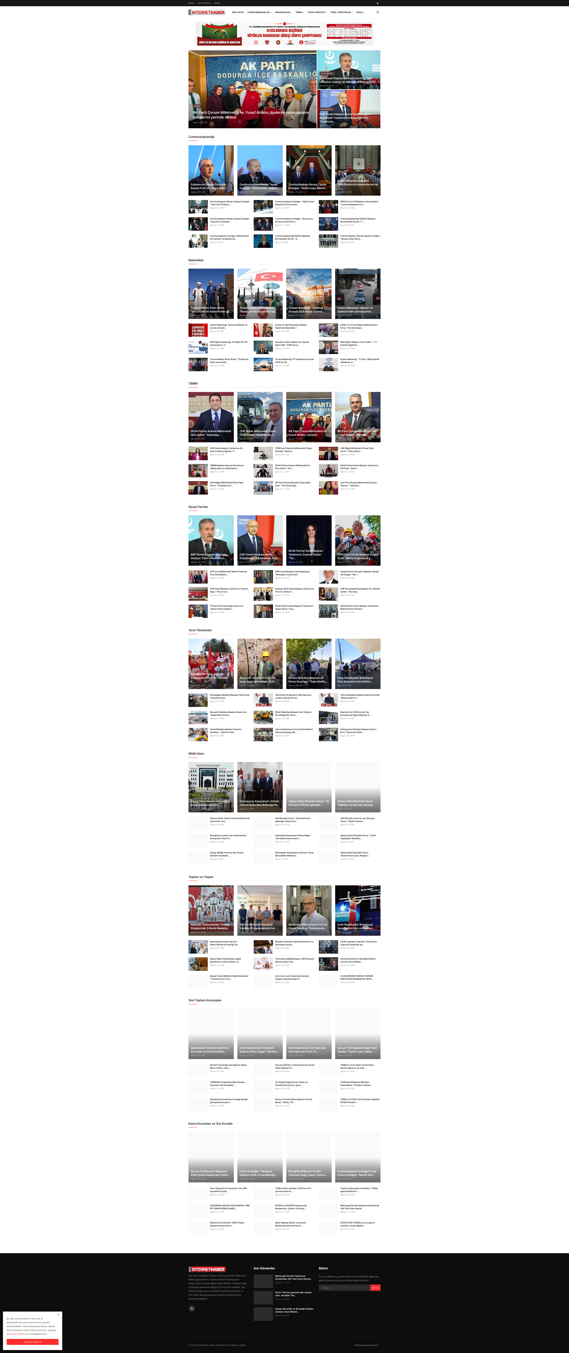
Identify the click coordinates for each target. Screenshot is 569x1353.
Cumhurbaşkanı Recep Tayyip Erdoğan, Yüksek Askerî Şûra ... (360, 237)
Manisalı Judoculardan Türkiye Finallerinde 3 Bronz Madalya (210, 926)
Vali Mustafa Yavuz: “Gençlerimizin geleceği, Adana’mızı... (292, 819)
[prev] (193, 89)
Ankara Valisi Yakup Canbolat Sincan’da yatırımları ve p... (230, 819)
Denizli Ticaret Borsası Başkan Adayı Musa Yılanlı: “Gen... (228, 1066)
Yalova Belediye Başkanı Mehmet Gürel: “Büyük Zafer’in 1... (360, 696)
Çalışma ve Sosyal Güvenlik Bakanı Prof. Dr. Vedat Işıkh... (209, 186)
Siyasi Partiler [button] (316, 12)
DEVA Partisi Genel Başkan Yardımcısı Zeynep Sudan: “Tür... (306, 554)
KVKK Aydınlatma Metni (366, 1345)
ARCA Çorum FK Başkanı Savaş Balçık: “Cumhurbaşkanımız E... (359, 203)
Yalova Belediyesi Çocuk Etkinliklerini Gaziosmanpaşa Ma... (294, 730)
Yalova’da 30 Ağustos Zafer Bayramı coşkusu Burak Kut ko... (293, 696)
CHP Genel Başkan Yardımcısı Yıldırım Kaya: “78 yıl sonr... (229, 590)
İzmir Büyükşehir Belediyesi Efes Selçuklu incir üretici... (355, 679)
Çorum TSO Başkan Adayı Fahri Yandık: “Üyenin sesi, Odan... (357, 1049)
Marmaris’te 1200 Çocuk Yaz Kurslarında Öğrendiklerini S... (355, 713)
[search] (378, 12)
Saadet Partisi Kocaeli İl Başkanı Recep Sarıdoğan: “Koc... (359, 573)
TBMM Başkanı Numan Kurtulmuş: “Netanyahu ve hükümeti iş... (227, 467)
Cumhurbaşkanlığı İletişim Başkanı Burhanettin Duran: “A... (292, 237)
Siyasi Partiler (198, 507)
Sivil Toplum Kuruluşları (205, 1000)
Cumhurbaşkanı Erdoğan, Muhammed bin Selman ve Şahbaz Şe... (229, 237)
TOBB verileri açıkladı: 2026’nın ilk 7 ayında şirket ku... (293, 1189)
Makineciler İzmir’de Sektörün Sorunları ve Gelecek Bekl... (210, 1049)
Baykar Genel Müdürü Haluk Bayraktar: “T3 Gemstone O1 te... (229, 977)
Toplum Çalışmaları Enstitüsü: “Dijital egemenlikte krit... (359, 1189)
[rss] (191, 1308)
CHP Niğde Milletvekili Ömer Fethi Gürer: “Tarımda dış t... (258, 433)
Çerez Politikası (204, 3)
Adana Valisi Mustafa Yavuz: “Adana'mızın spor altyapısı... (355, 854)
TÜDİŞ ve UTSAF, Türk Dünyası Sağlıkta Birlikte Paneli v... (359, 1100)
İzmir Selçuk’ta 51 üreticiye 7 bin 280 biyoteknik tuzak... (228, 1189)
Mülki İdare (196, 753)
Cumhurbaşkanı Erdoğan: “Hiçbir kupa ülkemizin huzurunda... (294, 203)
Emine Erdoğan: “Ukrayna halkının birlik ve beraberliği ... (259, 1173)
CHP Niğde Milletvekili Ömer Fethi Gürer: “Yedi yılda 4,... (357, 449)
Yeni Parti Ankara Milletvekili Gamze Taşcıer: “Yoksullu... (358, 484)
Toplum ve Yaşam (200, 877)
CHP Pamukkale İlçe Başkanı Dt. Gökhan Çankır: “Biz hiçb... (360, 590)
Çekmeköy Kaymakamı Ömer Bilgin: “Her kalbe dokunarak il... (293, 837)
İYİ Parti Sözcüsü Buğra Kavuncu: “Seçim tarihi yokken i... (227, 607)
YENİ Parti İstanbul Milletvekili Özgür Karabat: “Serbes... (293, 449)
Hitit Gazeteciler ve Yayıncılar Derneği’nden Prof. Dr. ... (307, 1049)
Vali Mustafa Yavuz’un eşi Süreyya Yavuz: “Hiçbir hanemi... (357, 819)
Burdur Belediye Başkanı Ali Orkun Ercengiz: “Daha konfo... (308, 679)
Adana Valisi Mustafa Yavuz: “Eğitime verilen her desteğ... (355, 803)
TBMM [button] (299, 12)
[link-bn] (284, 33)
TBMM (193, 383)
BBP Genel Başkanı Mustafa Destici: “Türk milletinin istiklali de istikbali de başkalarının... (348, 80)
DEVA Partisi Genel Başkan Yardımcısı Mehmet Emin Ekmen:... (359, 607)
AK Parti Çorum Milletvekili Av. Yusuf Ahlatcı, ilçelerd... (308, 433)
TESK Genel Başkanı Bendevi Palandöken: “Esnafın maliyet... (356, 1083)
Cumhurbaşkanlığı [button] (258, 12)
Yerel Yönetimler (200, 630)
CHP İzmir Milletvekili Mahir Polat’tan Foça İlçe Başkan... (228, 573)
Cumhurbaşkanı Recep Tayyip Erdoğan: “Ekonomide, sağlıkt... (259, 186)
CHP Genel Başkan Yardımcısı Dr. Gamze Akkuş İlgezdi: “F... (226, 449)
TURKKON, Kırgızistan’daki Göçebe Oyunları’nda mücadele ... (227, 1083)
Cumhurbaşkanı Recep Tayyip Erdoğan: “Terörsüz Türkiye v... (230, 203)
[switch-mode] (378, 3)
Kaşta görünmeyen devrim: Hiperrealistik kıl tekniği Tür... (224, 943)
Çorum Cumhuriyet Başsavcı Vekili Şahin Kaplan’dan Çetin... (210, 1173)
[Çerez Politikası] (19, 1334)
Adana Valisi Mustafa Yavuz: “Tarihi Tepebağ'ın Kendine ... (358, 837)
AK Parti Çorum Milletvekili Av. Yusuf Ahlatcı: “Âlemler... (356, 433)
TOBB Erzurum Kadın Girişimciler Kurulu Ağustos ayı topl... (357, 1066)
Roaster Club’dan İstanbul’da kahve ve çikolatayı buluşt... (294, 943)
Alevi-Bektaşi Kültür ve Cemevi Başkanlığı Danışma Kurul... (290, 1224)
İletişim (191, 3)
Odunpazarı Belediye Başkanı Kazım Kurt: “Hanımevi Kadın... (358, 730)
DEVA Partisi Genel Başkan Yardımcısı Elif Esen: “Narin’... (359, 467)
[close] (58, 1314)
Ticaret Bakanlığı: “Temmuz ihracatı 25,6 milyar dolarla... (306, 309)
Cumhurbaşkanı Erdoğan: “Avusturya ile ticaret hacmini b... (294, 220)
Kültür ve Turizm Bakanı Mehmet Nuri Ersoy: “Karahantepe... (359, 326)
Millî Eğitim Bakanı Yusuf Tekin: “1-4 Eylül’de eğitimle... (358, 343)
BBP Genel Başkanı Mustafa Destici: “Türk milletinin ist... (209, 556)
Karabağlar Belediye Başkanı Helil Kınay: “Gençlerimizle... (230, 696)
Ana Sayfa (238, 12)
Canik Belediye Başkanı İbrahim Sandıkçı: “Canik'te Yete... (226, 730)
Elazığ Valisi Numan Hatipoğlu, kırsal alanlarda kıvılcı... (210, 803)
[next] (311, 89)
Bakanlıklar (196, 260)
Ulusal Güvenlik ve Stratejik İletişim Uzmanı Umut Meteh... (358, 960)
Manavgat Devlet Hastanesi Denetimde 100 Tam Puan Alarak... (359, 1207)
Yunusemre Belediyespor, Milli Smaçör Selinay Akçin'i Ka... (294, 960)
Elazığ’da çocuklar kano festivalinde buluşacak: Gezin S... (228, 837)
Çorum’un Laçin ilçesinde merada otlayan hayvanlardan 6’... (292, 977)
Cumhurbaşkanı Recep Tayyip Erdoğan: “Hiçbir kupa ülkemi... (308, 186)
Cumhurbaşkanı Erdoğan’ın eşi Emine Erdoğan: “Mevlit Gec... (356, 1173)
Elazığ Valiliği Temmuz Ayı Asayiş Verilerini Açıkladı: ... (226, 854)
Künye (217, 3)
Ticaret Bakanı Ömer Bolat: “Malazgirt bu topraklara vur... (258, 309)
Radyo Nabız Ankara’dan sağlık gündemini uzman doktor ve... (225, 960)
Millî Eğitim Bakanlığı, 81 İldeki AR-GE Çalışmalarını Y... (229, 343)
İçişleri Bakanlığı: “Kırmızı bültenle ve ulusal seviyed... (228, 326)
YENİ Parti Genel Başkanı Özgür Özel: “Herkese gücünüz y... (357, 556)
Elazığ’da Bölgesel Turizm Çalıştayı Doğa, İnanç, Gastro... (308, 1173)
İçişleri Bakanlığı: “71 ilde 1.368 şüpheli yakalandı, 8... (359, 360)
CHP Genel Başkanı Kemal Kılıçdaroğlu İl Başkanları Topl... (259, 556)
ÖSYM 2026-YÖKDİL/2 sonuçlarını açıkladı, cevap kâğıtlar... (357, 1224)
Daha (360, 12)
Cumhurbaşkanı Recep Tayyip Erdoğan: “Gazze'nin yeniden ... (230, 220)
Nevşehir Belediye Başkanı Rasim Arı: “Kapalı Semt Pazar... (228, 713)
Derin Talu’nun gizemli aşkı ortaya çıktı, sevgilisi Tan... (293, 1294)
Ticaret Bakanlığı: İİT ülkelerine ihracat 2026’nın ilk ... (294, 360)
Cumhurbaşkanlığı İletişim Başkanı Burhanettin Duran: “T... (357, 220)
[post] (252, 89)
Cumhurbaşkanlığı (201, 137)
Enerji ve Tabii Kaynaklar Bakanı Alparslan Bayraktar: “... (291, 326)
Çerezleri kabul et (32, 1341)
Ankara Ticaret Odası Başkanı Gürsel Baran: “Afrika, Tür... (293, 1100)
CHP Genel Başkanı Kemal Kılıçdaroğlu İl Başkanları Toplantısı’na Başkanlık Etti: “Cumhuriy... (345, 118)
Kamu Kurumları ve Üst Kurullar (210, 1123)
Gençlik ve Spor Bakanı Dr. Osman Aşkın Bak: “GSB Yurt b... (292, 343)
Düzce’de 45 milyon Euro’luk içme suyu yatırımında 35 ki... (258, 679)
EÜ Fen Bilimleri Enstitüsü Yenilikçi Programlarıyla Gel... (258, 926)
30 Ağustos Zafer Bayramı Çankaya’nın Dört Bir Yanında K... (209, 678)
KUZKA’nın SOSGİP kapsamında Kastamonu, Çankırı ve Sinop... (291, 1207)
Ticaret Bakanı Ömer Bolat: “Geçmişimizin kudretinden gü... (211, 309)
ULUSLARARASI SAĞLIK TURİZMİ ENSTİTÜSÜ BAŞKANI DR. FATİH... (356, 977)
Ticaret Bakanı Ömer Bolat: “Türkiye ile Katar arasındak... (229, 360)
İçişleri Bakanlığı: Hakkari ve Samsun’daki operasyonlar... (355, 309)
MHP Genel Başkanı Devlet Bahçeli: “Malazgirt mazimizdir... (292, 573)
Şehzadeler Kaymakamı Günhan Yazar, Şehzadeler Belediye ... (294, 854)
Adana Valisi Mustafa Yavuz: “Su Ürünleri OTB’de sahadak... (309, 803)
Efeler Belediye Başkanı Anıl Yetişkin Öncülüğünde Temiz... (293, 713)
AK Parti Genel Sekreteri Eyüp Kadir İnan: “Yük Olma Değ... (293, 484)
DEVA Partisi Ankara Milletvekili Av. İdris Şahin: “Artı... (292, 467)
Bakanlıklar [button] (282, 12)
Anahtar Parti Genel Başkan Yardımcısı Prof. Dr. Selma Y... (294, 590)
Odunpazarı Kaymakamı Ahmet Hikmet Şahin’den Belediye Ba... (260, 803)
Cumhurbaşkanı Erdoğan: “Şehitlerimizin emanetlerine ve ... (357, 184)
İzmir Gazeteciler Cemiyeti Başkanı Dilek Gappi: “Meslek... (259, 1049)
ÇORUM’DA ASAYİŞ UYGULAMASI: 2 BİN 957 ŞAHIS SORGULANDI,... (230, 1207)
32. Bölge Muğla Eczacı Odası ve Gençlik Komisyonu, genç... (291, 1083)
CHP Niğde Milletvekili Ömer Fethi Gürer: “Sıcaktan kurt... (226, 484)
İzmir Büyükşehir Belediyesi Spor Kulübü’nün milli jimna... (355, 926)
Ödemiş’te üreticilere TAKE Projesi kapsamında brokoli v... (227, 1224)
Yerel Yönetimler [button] (341, 12)
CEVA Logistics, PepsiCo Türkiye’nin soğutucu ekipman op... (358, 943)
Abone (375, 1287)
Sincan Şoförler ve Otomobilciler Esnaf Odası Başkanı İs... (294, 1066)
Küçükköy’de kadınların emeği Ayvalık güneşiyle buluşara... (229, 1100)
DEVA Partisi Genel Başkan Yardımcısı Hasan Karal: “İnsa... (294, 607)
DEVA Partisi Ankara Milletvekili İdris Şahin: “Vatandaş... (211, 433)
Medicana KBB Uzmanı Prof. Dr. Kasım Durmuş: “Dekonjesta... (308, 926)
